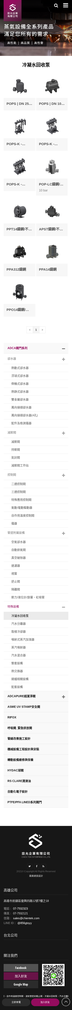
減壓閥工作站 (20, 465)
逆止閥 (15, 581)
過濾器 (15, 565)
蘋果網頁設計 (36, 876)
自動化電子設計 (17, 791)
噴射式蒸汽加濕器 (22, 639)
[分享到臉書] (36, 866)
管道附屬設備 (16, 532)
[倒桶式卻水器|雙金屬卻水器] (13, 10)
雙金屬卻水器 (20, 399)
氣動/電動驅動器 (21, 507)
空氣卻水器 (18, 542)
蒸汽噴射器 (18, 647)
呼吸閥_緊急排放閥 (19, 728)
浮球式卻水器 (20, 375)
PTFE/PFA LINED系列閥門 (24, 802)
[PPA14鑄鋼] (52, 258)
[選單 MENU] (65, 5)
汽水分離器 (18, 623)
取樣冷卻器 (18, 631)
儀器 (14, 523)
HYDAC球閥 (15, 770)
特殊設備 (13, 606)
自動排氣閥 (18, 549)
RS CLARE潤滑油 (19, 781)
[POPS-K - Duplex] (52, 132)
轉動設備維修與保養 (20, 759)
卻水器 (11, 358)
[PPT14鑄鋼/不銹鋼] (19, 217)
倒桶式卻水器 (20, 383)
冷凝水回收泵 (20, 615)
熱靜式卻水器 (20, 391)
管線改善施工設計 (19, 738)
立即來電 (16, 1002)
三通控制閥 (18, 491)
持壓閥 (15, 449)
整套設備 (17, 663)
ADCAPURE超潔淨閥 (21, 696)
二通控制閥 (18, 484)
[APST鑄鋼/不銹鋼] (52, 217)
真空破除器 (18, 557)
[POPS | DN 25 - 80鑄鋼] (19, 92)
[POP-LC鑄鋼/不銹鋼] (52, 175)
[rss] (43, 866)
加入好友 (45, 1002)
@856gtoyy (24, 923)
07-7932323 (20, 908)
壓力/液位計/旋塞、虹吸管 (28, 597)
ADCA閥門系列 (17, 348)
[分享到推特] (29, 866)
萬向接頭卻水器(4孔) (24, 415)
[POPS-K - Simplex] (19, 132)
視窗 (14, 573)
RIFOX (11, 717)
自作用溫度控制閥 (22, 515)
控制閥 (11, 474)
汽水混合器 (18, 655)
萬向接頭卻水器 (21, 407)
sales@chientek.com (26, 918)
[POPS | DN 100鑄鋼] (52, 92)
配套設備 (17, 686)
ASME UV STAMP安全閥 (23, 706)
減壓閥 (11, 432)
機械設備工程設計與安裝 (23, 749)
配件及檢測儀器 (21, 423)
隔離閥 (15, 589)
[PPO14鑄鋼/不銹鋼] (19, 298)
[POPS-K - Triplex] (19, 173)
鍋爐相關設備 (20, 679)
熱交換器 (17, 671)
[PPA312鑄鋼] (19, 258)
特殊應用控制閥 (21, 499)
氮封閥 (15, 457)
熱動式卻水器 (20, 367)
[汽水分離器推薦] (36, 845)
